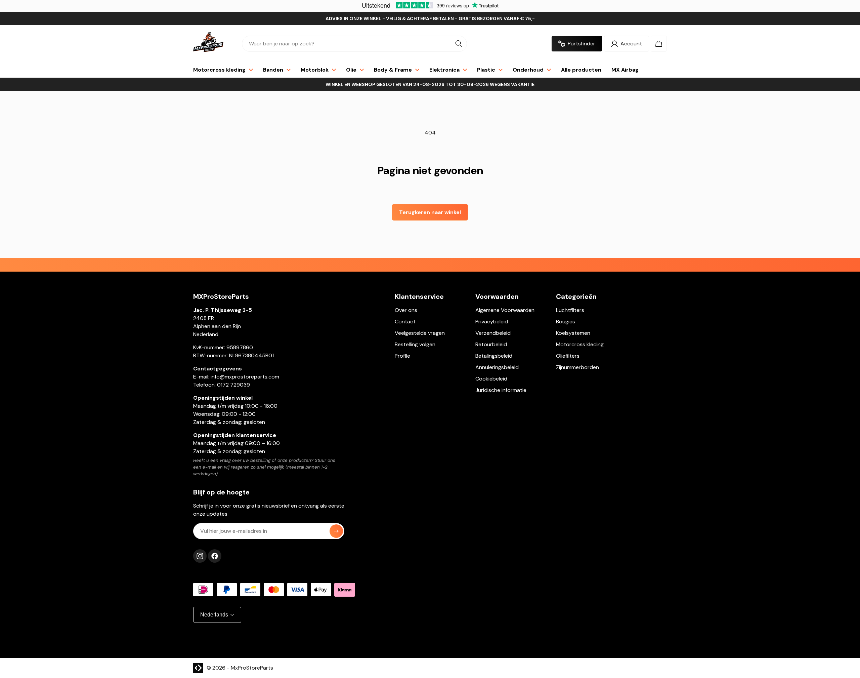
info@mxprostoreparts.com (245, 376)
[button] (659, 44)
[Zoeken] (459, 44)
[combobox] (354, 44)
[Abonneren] (336, 531)
